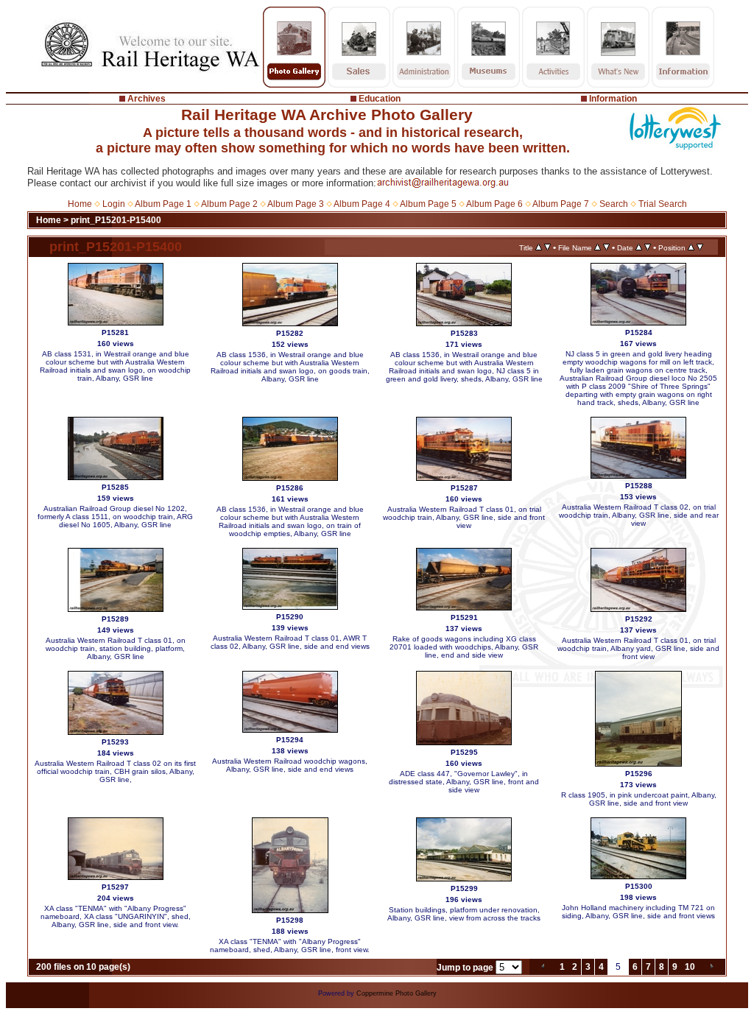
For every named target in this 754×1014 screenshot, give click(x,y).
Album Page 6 (494, 204)
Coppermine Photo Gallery (396, 993)
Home (80, 204)
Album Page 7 (560, 204)
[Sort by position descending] (700, 247)
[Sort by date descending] (647, 247)
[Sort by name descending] (606, 247)
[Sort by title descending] (547, 247)
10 (690, 967)
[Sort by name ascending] (597, 247)
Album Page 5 (428, 204)
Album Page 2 (229, 204)
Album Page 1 (163, 204)
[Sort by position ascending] (691, 247)
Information (613, 99)
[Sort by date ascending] (638, 247)
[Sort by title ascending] (538, 247)
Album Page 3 (295, 204)
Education (380, 99)
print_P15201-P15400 (116, 220)
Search (613, 204)
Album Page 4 (362, 204)
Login (113, 204)
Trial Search (662, 204)
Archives (146, 99)
